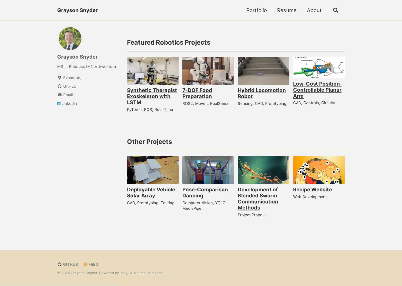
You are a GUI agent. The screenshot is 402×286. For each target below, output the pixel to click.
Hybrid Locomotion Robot (262, 93)
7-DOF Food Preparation (197, 93)
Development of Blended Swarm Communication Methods (258, 198)
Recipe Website (312, 189)
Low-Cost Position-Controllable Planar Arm (317, 90)
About (314, 10)
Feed (92, 264)
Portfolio (256, 10)
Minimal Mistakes (148, 273)
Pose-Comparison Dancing (205, 192)
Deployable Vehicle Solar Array (151, 192)
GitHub (70, 264)
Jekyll (124, 273)
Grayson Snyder (77, 10)
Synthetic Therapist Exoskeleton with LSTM (152, 96)
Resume (287, 10)
